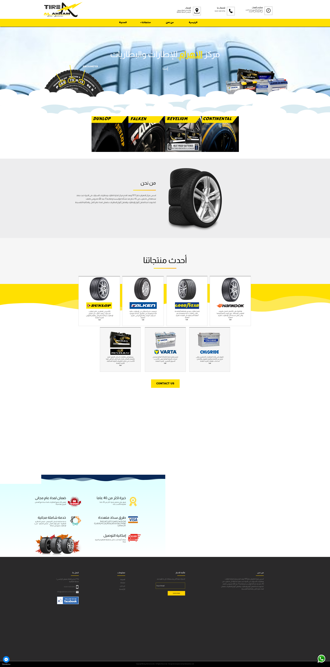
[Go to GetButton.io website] (6, 664)
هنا (143, 320)
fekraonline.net (189, 664)
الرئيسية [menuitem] (193, 22)
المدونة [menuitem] (123, 22)
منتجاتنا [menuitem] (146, 22)
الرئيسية (122, 589)
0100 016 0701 (220, 11)
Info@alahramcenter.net (66, 592)
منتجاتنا (122, 583)
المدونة (122, 579)
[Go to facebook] (6, 659)
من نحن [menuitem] (170, 22)
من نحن (122, 586)
